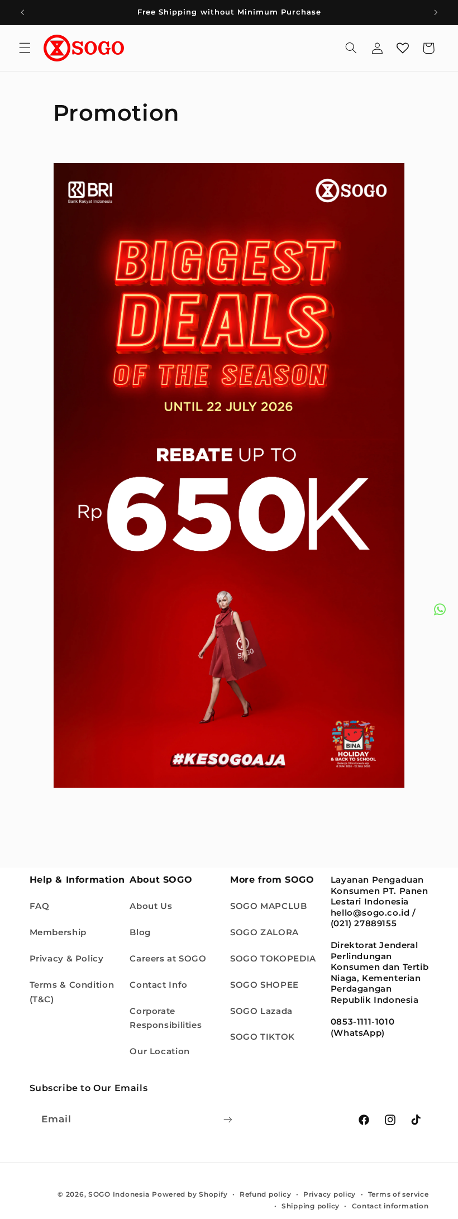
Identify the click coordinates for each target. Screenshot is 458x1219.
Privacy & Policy (67, 959)
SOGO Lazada (261, 1011)
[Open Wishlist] (403, 48)
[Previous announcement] (22, 12)
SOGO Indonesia (118, 1194)
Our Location (160, 1051)
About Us (151, 906)
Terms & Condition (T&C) (72, 992)
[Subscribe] (227, 1119)
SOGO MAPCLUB (268, 906)
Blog (140, 932)
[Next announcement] (435, 12)
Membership (58, 932)
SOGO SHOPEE (264, 985)
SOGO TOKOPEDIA (273, 959)
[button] (24, 48)
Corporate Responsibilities (166, 1018)
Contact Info (159, 985)
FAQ (40, 906)
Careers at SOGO (168, 959)
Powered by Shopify (189, 1194)
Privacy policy (329, 1194)
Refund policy (266, 1194)
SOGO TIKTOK (262, 1037)
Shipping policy (311, 1206)
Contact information (390, 1206)
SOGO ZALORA (264, 932)
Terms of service (398, 1194)
